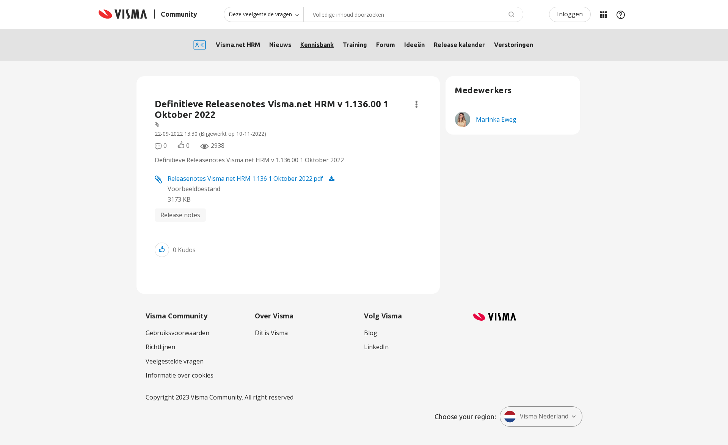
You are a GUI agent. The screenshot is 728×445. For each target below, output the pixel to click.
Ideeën (414, 44)
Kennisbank (317, 44)
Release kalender (459, 44)
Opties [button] (416, 104)
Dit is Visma (271, 333)
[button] (162, 250)
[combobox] (413, 14)
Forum (385, 44)
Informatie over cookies (179, 375)
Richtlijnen (160, 347)
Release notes (180, 215)
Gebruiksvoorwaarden (177, 333)
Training (355, 44)
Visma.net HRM (238, 44)
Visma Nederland (544, 416)
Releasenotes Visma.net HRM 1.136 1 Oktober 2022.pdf (245, 178)
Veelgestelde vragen (175, 361)
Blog (370, 333)
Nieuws (280, 44)
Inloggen (570, 14)
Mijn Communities (603, 14)
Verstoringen (513, 44)
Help (620, 14)
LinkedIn (376, 347)
